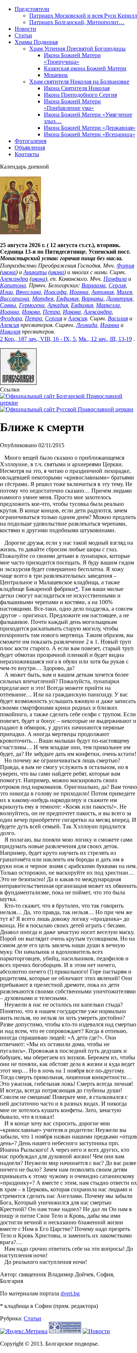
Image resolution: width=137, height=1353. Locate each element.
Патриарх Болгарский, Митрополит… (77, 22)
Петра (51, 312)
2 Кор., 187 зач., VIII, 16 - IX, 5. (38, 339)
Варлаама (93, 285)
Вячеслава (28, 292)
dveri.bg (70, 1293)
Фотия (125, 265)
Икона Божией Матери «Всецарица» (89, 134)
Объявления (30, 147)
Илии (6, 292)
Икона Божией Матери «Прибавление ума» (72, 104)
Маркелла (108, 305)
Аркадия (57, 305)
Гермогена (32, 305)
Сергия (117, 285)
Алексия (77, 318)
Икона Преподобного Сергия (80, 95)
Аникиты (35, 272)
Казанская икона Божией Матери (85, 68)
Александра (14, 279)
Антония (102, 292)
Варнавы (92, 298)
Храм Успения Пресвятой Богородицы (77, 48)
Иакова (31, 312)
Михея (124, 292)
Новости (25, 29)
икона (9, 272)
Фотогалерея (30, 141)
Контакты (27, 154)
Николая (10, 331)
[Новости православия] (96, 1331)
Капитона (13, 285)
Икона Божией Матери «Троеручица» (72, 58)
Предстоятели (32, 9)
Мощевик (56, 75)
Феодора (11, 318)
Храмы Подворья (36, 42)
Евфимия (67, 298)
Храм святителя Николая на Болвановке (79, 81)
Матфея (42, 298)
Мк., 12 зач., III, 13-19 (105, 339)
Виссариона (14, 298)
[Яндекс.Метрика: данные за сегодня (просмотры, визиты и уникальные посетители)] (23, 1331)
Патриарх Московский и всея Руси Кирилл (83, 15)
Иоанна (78, 292)
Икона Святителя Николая (77, 88)
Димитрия (119, 298)
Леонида (86, 325)
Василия (118, 318)
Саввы (8, 305)
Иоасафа (55, 292)
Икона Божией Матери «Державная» (90, 128)
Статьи (23, 35)
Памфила (115, 279)
